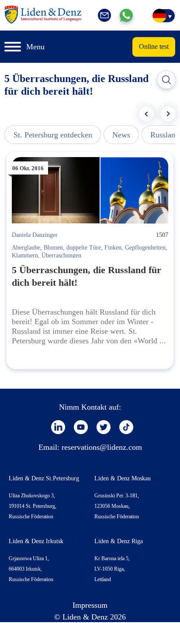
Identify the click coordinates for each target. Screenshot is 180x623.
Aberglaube (26, 247)
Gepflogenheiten (145, 247)
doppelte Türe (83, 247)
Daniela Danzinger (35, 235)
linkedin (58, 427)
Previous (146, 113)
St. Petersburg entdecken (53, 134)
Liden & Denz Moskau (122, 478)
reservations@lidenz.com (102, 447)
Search (166, 80)
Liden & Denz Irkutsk (36, 541)
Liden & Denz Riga (118, 541)
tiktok (126, 427)
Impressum (90, 605)
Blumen (53, 247)
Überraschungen (61, 255)
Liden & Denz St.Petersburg (44, 478)
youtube (81, 427)
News (121, 134)
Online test (154, 46)
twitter (104, 427)
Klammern (25, 255)
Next (168, 113)
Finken (112, 247)
